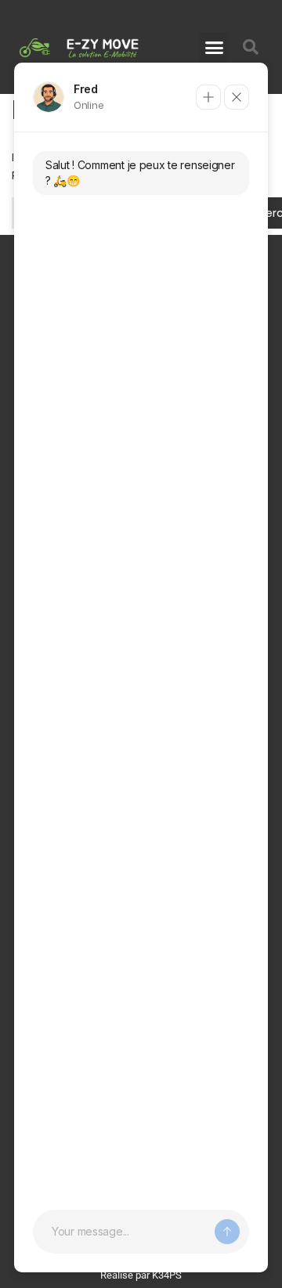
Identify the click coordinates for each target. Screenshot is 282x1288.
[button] (215, 47)
